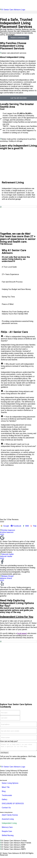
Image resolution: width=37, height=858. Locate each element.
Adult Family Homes (10, 815)
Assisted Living (8, 819)
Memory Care (7, 827)
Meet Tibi (5, 787)
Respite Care (7, 831)
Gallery (4, 799)
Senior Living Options (10, 783)
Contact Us (6, 808)
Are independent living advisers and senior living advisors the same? (17, 392)
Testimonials (7, 795)
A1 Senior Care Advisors (9, 853)
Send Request (4, 752)
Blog (3, 791)
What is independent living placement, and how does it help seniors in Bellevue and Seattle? (18, 338)
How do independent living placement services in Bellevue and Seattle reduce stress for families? (18, 419)
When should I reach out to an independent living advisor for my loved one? (18, 445)
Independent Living (9, 823)
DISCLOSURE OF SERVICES (13, 803)
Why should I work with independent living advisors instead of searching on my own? (17, 366)
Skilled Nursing (7, 835)
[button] (18, 12)
